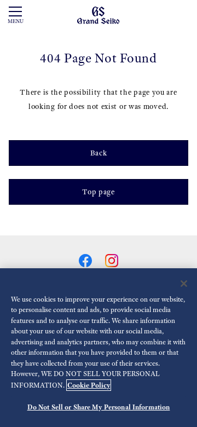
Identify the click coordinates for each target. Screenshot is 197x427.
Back (98, 153)
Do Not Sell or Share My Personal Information (98, 407)
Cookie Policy (88, 385)
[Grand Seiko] (98, 14)
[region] (98, 347)
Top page (98, 192)
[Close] (184, 284)
